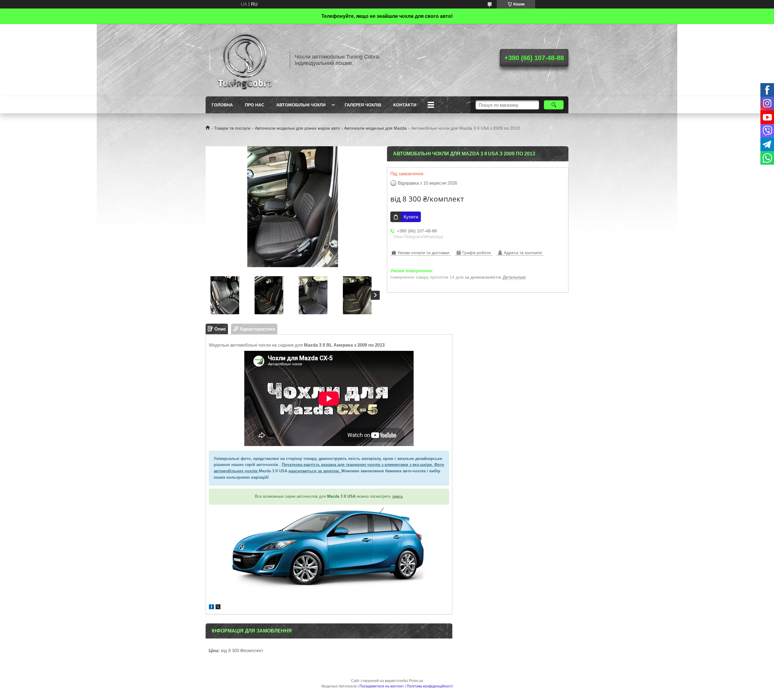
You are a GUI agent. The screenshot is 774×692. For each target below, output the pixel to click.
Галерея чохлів (363, 104)
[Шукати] (554, 104)
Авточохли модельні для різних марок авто (297, 128)
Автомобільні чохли (301, 104)
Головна (222, 104)
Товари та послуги (232, 128)
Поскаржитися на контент (381, 686)
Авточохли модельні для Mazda (375, 128)
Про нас (254, 104)
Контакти (404, 104)
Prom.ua (416, 681)
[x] (218, 607)
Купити (411, 216)
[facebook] (211, 607)
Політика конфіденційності (430, 686)
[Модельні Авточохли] (245, 60)
